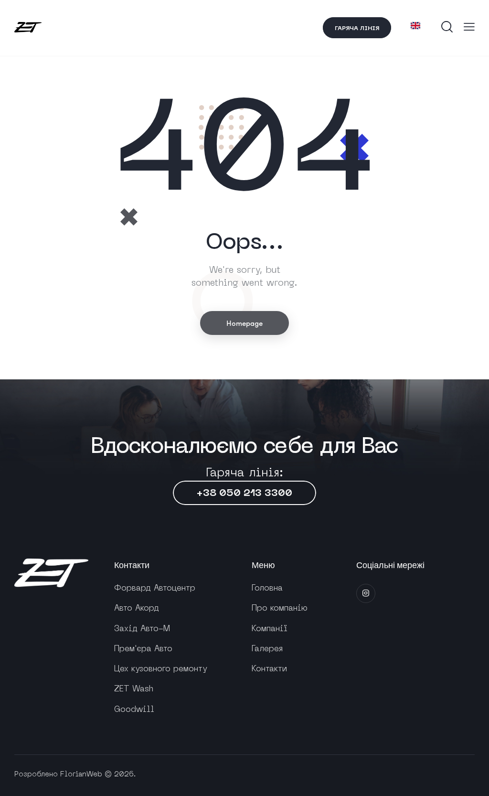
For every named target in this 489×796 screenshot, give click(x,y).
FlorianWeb (81, 774)
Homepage (244, 323)
